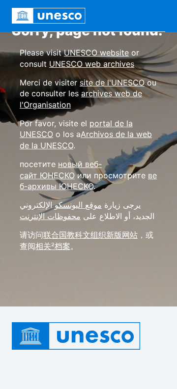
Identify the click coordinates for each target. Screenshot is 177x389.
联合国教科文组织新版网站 (90, 235)
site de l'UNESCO (112, 82)
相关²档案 (52, 246)
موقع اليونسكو (78, 205)
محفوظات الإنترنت (50, 216)
